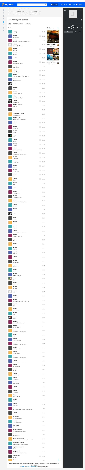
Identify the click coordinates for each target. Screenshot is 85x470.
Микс (14, 314)
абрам (14, 180)
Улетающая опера (17, 429)
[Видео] (3, 18)
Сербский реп (16, 310)
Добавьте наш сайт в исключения (28, 466)
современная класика (18, 447)
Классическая (16, 59)
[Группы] (3, 24)
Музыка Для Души (17, 46)
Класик (14, 200)
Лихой (14, 271)
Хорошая (15, 145)
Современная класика (18, 113)
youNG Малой (16, 158)
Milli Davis (15, 167)
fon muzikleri (16, 67)
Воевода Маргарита (17, 63)
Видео (66, 4)
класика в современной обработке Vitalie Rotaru (25, 440)
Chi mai (14, 395)
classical (53, 46)
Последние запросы (22, 9)
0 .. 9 (9, 14)
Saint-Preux (15, 427)
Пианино (15, 54)
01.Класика (15, 460)
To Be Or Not (16, 425)
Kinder (14, 137)
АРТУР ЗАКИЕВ (16, 327)
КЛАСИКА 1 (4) (16, 451)
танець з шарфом (17, 275)
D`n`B (14, 245)
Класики (15, 74)
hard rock (55, 64)
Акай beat (15, 219)
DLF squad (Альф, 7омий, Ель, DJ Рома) (22, 409)
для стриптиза (16, 366)
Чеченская (15, 297)
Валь (14, 305)
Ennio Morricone (16, 396)
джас (14, 184)
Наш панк (15, 457)
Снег (14, 258)
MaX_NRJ (15, 206)
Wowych (15, 249)
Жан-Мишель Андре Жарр (19, 431)
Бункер (14, 141)
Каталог (11, 9)
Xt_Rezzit (15, 50)
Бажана (14, 227)
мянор (14, 124)
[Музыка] (3, 21)
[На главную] (8, 4)
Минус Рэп (15, 128)
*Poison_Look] (16, 193)
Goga (14, 292)
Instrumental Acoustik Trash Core (21, 301)
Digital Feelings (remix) (18, 438)
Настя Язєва (16, 72)
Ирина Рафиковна (17, 80)
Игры (73, 4)
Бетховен (15, 288)
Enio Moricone (16, 375)
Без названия (16, 416)
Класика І (15, 273)
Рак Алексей (16, 284)
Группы (80, 4)
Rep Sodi (15, 33)
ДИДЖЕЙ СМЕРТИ (17, 236)
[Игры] (3, 30)
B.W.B (14, 336)
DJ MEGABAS (16, 162)
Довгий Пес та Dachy (18, 98)
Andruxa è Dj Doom (17, 93)
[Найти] (45, 4)
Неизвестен (16, 85)
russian (48, 46)
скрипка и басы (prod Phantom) (20, 444)
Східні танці (16, 262)
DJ (13, 210)
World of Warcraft (17, 340)
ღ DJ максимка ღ (17, 188)
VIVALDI (15, 106)
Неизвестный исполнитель (19, 362)
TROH (14, 448)
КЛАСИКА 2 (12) (16, 117)
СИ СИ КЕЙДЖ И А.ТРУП (19, 323)
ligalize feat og (16, 353)
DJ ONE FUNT (16, 171)
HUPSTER (15, 240)
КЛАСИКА (15, 87)
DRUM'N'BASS (16, 435)
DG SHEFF (15, 253)
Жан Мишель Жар (17, 418)
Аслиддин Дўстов (17, 197)
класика (15, 31)
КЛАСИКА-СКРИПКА (18, 104)
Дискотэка (15, 405)
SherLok (15, 132)
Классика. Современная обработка (21, 41)
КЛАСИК (15, 161)
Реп (13, 175)
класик (14, 78)
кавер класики (16, 455)
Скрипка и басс (16, 115)
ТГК (14, 89)
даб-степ (15, 370)
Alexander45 (16, 266)
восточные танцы (17, 150)
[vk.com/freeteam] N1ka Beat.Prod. (21, 76)
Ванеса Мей (16, 37)
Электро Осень (16, 349)
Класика (15, 35)
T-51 (14, 223)
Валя (14, 279)
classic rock (50, 64)
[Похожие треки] (81, 20)
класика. (15, 109)
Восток (14, 318)
